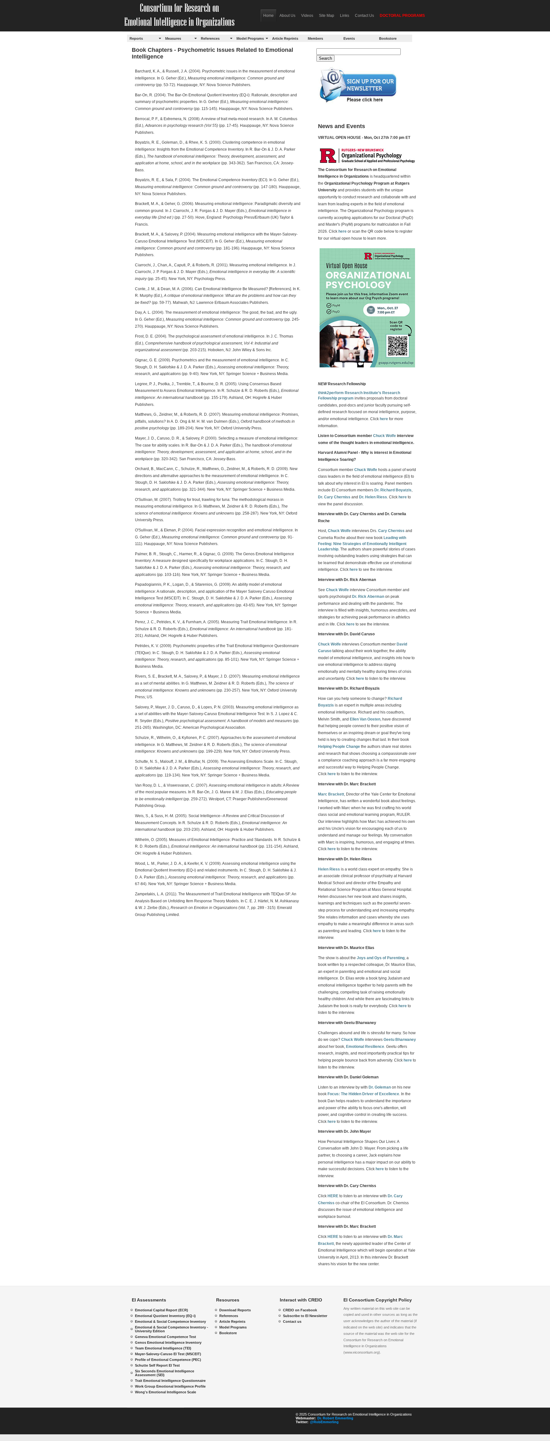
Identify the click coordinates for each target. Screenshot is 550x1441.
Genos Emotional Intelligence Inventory (168, 1342)
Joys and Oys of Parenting (381, 958)
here (342, 231)
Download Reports (235, 1310)
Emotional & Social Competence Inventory (170, 1321)
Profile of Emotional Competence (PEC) (168, 1360)
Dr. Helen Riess (373, 497)
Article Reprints (285, 38)
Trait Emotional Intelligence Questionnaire (170, 1381)
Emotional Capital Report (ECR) (161, 1310)
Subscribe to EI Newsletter (305, 1316)
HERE (333, 1196)
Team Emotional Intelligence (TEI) (163, 1348)
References (210, 38)
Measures (173, 38)
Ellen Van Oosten (365, 719)
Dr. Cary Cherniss (334, 497)
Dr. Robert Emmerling (335, 1418)
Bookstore (388, 38)
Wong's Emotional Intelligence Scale (165, 1392)
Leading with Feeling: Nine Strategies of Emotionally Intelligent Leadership (362, 543)
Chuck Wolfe (384, 436)
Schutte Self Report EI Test (157, 1365)
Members (315, 38)
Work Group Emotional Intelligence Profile (170, 1386)
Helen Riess (329, 869)
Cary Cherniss (391, 531)
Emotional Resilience (365, 1046)
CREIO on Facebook (300, 1310)
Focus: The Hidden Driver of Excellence (363, 1094)
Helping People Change (339, 746)
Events (349, 38)
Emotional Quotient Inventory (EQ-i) (165, 1316)
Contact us (292, 1321)
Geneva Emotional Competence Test (165, 1337)
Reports (136, 38)
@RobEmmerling (324, 1422)
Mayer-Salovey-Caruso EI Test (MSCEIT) (168, 1354)
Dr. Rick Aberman (368, 596)
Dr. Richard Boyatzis (393, 490)
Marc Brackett (331, 794)
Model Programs (250, 38)
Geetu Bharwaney (400, 1039)
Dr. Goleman (380, 1087)
